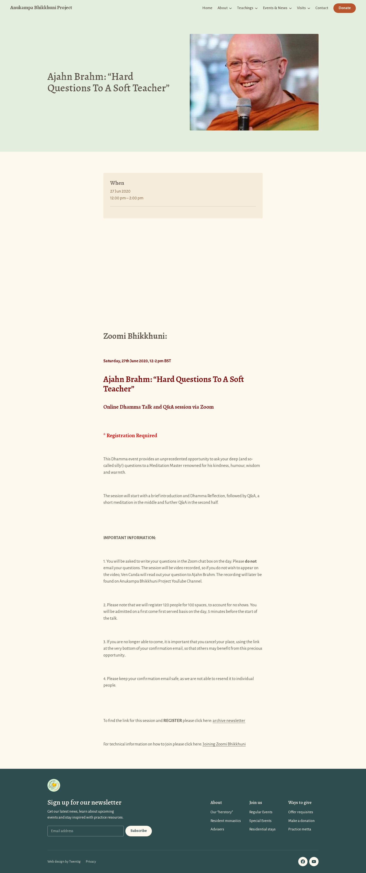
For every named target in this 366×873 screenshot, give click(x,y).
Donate (344, 8)
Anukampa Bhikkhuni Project (41, 7)
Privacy (91, 861)
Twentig (75, 861)
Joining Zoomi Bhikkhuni (224, 744)
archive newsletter (229, 720)
